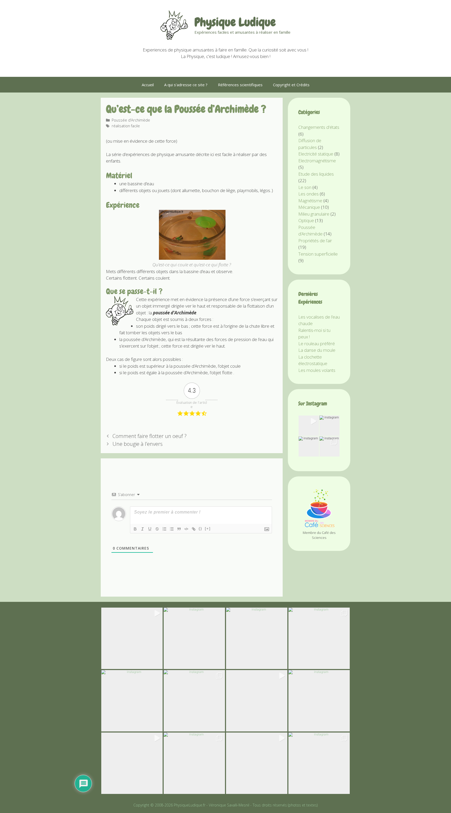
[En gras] (135, 529)
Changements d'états (318, 127)
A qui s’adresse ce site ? (185, 84)
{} (200, 529)
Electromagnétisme (317, 161)
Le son (304, 187)
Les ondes (308, 194)
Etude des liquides (316, 174)
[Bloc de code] (186, 529)
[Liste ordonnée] (164, 529)
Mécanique (309, 207)
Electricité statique (315, 154)
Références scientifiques (240, 84)
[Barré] (157, 529)
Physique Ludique (235, 22)
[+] (208, 529)
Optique (306, 220)
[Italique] (142, 529)
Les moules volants (316, 370)
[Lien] (193, 529)
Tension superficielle (318, 254)
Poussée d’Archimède (131, 120)
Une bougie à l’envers (137, 443)
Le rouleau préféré (316, 344)
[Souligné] (149, 529)
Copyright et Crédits (291, 84)
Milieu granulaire (313, 214)
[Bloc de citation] (179, 529)
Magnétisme (310, 201)
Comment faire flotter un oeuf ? (149, 436)
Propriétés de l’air (315, 241)
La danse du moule (316, 350)
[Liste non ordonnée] (171, 529)
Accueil (148, 84)
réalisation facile (126, 125)
